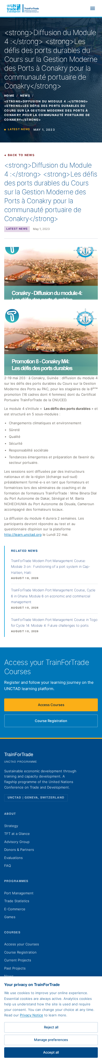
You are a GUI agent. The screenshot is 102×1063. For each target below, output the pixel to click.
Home (9, 95)
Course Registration (58, 722)
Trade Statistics (16, 901)
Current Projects (17, 960)
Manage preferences (51, 1040)
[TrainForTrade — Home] (23, 8)
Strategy (11, 826)
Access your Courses (21, 944)
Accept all (51, 1052)
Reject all (51, 1027)
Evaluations (13, 858)
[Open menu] (92, 8)
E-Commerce (14, 909)
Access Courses (59, 706)
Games (9, 917)
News (25, 95)
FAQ (7, 865)
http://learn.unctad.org (23, 534)
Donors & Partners (19, 849)
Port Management (18, 893)
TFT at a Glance (17, 833)
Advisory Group (17, 842)
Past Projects (15, 968)
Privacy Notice (31, 1015)
